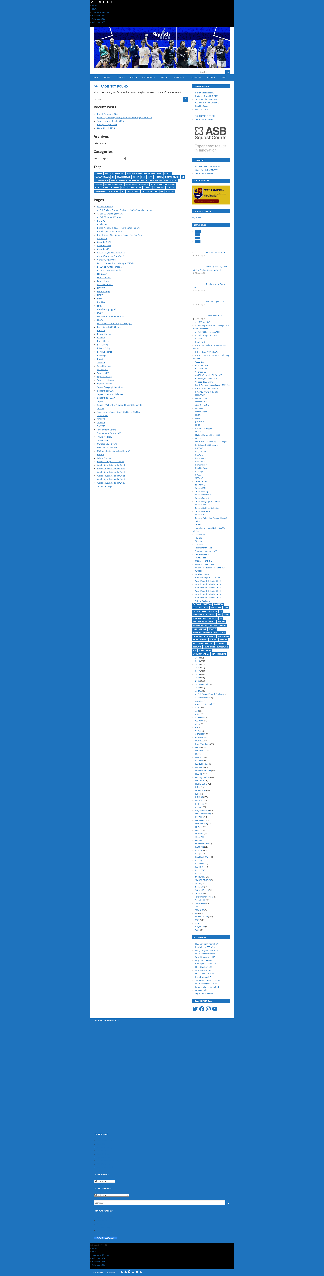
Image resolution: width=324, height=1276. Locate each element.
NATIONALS (200, 820)
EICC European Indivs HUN (206, 944)
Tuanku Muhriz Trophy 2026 (110, 121)
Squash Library (104, 376)
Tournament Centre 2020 (109, 433)
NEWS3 (198, 830)
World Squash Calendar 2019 (111, 465)
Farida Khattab (201, 764)
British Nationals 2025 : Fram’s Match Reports (118, 227)
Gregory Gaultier (202, 777)
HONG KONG (201, 784)
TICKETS (101, 419)
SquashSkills (100, 191)
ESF (182, 177)
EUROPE (198, 757)
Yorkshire (170, 191)
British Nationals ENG (204, 92)
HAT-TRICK (199, 780)
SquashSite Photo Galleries (110, 394)
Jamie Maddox (156, 180)
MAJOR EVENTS (202, 810)
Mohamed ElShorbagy (113, 184)
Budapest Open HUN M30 (206, 96)
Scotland (171, 188)
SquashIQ (199, 886)
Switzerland (113, 191)
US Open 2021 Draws (107, 443)
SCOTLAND (200, 876)
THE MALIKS (200, 903)
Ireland (144, 180)
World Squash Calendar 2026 (111, 482)
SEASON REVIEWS (203, 880)
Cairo (159, 173)
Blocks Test (102, 224)
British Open (149, 173)
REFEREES (199, 870)
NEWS (94, 9)
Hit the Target (103, 291)
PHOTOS (101, 330)
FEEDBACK (102, 274)
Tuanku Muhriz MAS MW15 (207, 99)
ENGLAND (199, 750)
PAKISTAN (199, 847)
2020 (197, 664)
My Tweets (196, 217)
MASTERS (199, 817)
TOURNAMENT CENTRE (205, 116)
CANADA (199, 720)
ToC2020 (101, 426)
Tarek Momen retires (204, 896)
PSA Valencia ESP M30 (205, 947)
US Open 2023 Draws (107, 447)
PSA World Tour (103, 1164)
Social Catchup (104, 366)
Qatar (138, 188)
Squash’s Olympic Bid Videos (110, 387)
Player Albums (104, 334)
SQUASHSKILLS (202, 890)
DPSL (143, 177)
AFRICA (198, 691)
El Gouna (159, 177)
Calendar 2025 (98, 19)
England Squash (172, 177)
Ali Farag (98, 173)
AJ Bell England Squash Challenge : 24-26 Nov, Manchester (124, 210)
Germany (123, 180)
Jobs (166, 180)
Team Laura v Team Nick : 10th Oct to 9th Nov (118, 412)
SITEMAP (101, 362)
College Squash (123, 177)
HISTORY (101, 288)
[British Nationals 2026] (200, 252)
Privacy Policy (103, 348)
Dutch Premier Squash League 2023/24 (115, 263)
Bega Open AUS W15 (204, 977)
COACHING (200, 734)
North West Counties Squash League (114, 323)
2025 (197, 681)
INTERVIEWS (200, 790)
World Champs (133, 191)
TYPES (197, 241)
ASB (197, 711)
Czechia (136, 177)
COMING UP (200, 737)
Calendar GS (103, 249)
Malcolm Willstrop (203, 813)
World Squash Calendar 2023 (111, 472)
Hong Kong (134, 180)
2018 (197, 657)
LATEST (198, 231)
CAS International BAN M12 (207, 102)
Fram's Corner (103, 1220)
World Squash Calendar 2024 (111, 475)
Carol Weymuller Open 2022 (110, 256)
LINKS (100, 305)
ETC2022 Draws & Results (109, 270)
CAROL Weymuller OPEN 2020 (111, 252)
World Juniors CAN (203, 970)
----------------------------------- (206, 112)
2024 (197, 677)
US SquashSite (201, 916)
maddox (198, 807)
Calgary (167, 173)
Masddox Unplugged (106, 1217)
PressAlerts (102, 344)
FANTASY (199, 760)
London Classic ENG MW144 (207, 166)
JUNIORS (199, 797)
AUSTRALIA (200, 717)
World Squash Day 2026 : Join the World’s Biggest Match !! (124, 117)
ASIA (197, 714)
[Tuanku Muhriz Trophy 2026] (200, 284)
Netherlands (156, 184)
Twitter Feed (103, 440)
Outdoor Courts (202, 843)
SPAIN (198, 883)
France (114, 180)
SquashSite (101, 1144)
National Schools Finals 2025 (110, 316)
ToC (123, 191)
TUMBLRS (199, 910)
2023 (197, 674)
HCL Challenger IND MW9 (206, 983)
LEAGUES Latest (202, 109)
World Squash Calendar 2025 (111, 479)
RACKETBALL (201, 863)
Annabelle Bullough (203, 704)
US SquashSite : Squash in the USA (113, 451)
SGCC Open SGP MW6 (205, 973)
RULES (100, 359)
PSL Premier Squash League (109, 1160)
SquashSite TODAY (106, 397)
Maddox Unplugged (106, 309)
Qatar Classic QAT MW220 (206, 170)
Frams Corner (103, 281)
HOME (95, 5)
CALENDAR (147, 77)
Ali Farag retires (202, 697)
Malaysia (98, 184)
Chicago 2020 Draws (106, 259)
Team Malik (102, 415)
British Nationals (134, 173)
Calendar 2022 (104, 245)
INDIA (197, 787)
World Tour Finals (150, 191)
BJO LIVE (101, 220)
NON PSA (199, 833)
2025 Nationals (202, 684)
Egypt (150, 177)
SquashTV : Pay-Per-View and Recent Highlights (119, 405)
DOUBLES (199, 740)
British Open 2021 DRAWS (109, 231)
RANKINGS (200, 867)
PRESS (133, 77)
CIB (113, 177)
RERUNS (198, 873)
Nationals (143, 184)
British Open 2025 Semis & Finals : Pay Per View (119, 235)
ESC (196, 754)
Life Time (173, 180)
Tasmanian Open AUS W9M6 (207, 980)
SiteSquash (101, 1150)
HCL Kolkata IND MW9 (205, 953)
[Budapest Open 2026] (200, 301)
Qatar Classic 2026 (106, 128)
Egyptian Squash (104, 1157)
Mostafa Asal (131, 184)
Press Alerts (103, 341)
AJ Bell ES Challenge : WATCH (110, 213)
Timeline (101, 422)
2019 (197, 661)
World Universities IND (205, 957)
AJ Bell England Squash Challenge (209, 694)
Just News (101, 302)
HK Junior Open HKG (204, 960)
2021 (197, 667)
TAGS (197, 238)
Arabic (198, 707)
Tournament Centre (100, 12)
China (197, 724)
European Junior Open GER (207, 987)
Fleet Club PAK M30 (203, 967)
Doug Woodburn (202, 744)
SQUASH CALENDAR (204, 119)
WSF (162, 191)
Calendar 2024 (98, 15)
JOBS (223, 77)
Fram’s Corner (104, 277)
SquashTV (102, 401)
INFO (163, 77)
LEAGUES (199, 800)
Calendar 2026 (98, 22)
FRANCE (198, 774)
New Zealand (169, 184)
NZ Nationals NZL (203, 990)
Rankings (148, 188)
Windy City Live (104, 458)
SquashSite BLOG (105, 390)
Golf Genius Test (105, 284)
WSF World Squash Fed (107, 1167)
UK (196, 913)
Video (197, 923)
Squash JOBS (103, 373)
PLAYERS (178, 77)
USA (197, 920)
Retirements (159, 188)
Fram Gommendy (102, 180)
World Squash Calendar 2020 (111, 468)
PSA (197, 853)
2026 (197, 687)
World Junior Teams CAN (206, 963)
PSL (132, 188)
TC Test (100, 408)
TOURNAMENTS (104, 436)
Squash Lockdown (105, 380)
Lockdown (199, 804)
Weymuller (200, 926)
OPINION (199, 840)
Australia (109, 173)
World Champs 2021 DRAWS (110, 461)
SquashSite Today (104, 1147)
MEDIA (210, 77)
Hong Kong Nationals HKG (206, 950)
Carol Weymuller (102, 177)
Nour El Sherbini (102, 188)
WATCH (100, 454)
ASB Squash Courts (105, 1140)
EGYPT (198, 747)
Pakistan (125, 188)
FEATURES (199, 767)
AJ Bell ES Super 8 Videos (109, 217)
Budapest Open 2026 (107, 124)
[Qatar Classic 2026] (200, 315)
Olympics (115, 188)
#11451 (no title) (105, 206)
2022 (197, 671)
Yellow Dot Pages (105, 486)
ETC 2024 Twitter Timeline (109, 266)
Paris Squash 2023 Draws (109, 327)
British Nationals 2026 (107, 114)
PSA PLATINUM (201, 857)
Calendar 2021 (104, 242)
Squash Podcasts (105, 383)
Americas (199, 701)
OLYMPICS (199, 837)
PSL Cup (198, 860)
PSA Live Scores (104, 351)
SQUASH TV (195, 77)
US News (120, 77)
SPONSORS (102, 369)
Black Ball (119, 173)
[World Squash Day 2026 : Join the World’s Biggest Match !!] (200, 266)
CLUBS (198, 730)
